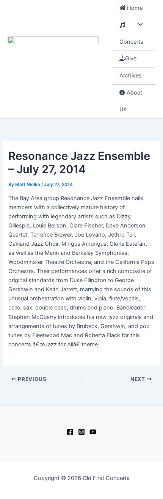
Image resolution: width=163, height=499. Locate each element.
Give (130, 58)
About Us (130, 101)
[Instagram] (81, 431)
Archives (130, 75)
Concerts (131, 41)
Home (134, 8)
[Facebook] (70, 431)
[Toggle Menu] (138, 25)
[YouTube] (92, 431)
